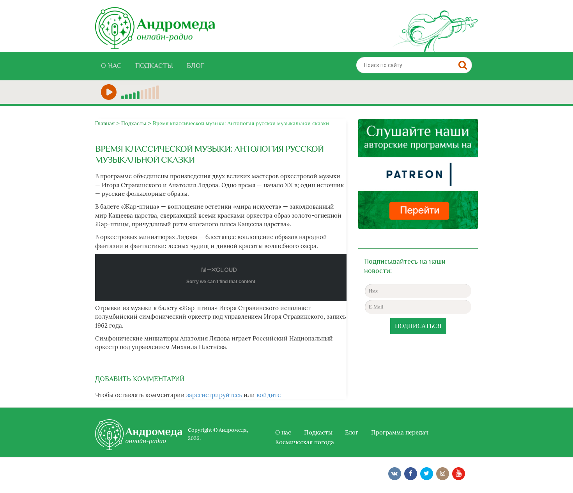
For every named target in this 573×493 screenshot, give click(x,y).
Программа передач (399, 432)
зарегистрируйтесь (214, 395)
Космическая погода (304, 442)
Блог (196, 65)
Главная (105, 123)
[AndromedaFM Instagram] (442, 473)
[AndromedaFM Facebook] (410, 473)
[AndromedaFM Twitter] (426, 473)
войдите (268, 395)
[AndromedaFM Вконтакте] (394, 473)
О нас (111, 65)
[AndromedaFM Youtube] (458, 473)
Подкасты (154, 65)
